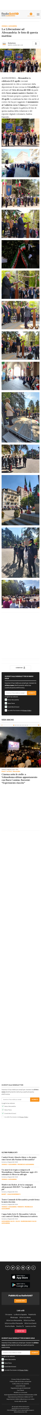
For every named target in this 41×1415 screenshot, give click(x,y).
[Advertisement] (20, 635)
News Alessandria (13, 700)
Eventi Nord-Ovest (13, 707)
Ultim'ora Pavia (29, 1320)
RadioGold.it (26, 1407)
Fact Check (20, 1390)
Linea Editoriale (20, 1386)
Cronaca (5, 26)
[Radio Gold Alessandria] (10, 14)
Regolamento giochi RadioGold (20, 1388)
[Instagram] (23, 1268)
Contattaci (20, 1331)
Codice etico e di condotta (20, 1384)
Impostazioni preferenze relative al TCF (20, 1397)
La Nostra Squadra (20, 1314)
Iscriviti (31, 693)
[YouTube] (18, 1268)
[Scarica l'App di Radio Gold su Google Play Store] (20, 1285)
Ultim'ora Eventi (30, 1323)
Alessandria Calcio (8, 1221)
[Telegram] (28, 1268)
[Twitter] (13, 1268)
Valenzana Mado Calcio (28, 1221)
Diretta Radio (10, 1326)
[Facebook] (8, 1268)
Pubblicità (32, 1314)
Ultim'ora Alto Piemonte (14, 1323)
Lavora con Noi (30, 1326)
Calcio (17, 1221)
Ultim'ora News (25, 1317)
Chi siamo (8, 1314)
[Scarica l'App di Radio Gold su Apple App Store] (20, 1277)
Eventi (4, 771)
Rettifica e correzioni (20, 1393)
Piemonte (20, 1207)
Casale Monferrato (13, 1194)
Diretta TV (20, 1326)
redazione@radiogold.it (27, 1410)
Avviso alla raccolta (21, 1401)
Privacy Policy (27, 710)
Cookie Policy (25, 1379)
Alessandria (12, 26)
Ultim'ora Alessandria (14, 1320)
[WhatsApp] (33, 1268)
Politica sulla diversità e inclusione (20, 1382)
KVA (26, 1412)
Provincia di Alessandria (25, 1164)
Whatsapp (14, 1317)
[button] (39, 725)
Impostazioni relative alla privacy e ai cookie (20, 1399)
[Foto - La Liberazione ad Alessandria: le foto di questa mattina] (20, 60)
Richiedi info (20, 1301)
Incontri (9, 771)
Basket (4, 1194)
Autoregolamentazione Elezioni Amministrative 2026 (20, 1395)
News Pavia (11, 703)
